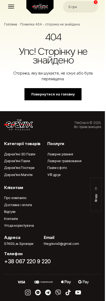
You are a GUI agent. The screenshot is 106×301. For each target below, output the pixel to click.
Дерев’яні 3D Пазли (19, 154)
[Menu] (16, 7)
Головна (10, 24)
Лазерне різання (60, 154)
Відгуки (9, 212)
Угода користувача (19, 225)
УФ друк (54, 175)
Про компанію (15, 198)
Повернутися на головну (53, 94)
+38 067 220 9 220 (27, 261)
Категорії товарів (22, 143)
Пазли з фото (57, 168)
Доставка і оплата (18, 205)
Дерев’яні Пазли (17, 161)
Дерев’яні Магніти (18, 175)
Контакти (11, 219)
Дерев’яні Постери (19, 168)
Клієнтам (13, 187)
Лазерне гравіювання (64, 161)
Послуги (55, 143)
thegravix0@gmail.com (61, 244)
